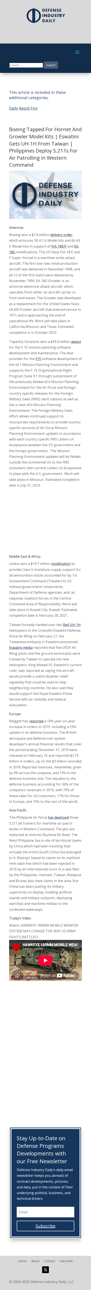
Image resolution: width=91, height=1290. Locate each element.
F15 (38, 358)
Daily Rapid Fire (23, 108)
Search (50, 65)
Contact (49, 1261)
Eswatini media (21, 647)
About (35, 1261)
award (76, 341)
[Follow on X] (45, 1269)
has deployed (58, 817)
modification (61, 563)
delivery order (61, 234)
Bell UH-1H (72, 624)
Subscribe (66, 1261)
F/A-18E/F (58, 246)
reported (36, 721)
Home (22, 1261)
